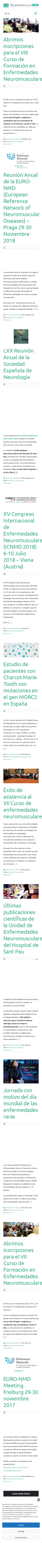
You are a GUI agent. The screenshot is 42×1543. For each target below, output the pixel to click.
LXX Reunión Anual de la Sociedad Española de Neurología (18, 363)
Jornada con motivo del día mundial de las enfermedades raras (20, 1103)
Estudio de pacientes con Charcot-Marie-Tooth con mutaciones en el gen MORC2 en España (20, 684)
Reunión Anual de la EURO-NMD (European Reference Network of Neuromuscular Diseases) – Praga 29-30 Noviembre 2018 (21, 207)
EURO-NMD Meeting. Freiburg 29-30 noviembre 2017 (20, 1392)
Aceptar (21, 1525)
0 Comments (19, 141)
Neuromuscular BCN (12, 139)
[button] (39, 1500)
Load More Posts (21, 1493)
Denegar (21, 1531)
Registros (17, 757)
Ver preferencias (21, 1538)
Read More (7, 144)
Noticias (11, 141)
